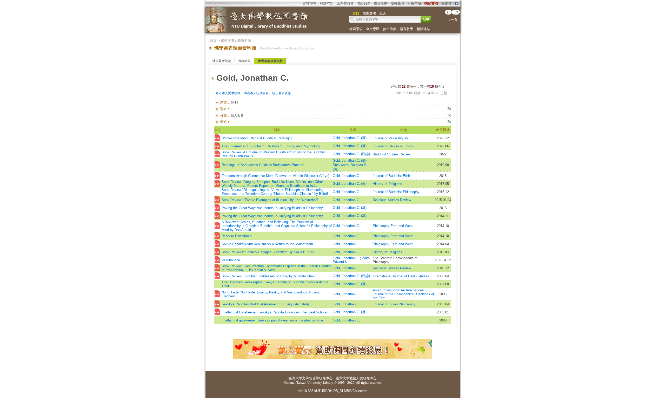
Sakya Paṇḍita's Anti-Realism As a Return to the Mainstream (267, 244)
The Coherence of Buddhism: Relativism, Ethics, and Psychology (271, 146)
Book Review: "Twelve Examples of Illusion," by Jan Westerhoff (270, 200)
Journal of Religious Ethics (393, 146)
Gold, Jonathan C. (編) (350, 160)
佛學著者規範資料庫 (236, 41)
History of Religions (387, 184)
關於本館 (326, 3)
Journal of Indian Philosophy (394, 304)
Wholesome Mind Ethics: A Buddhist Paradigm (257, 138)
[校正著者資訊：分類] (449, 115)
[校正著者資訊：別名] (449, 109)
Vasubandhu (231, 260)
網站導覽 (309, 3)
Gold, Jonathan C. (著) (350, 138)
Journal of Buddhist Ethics (393, 176)
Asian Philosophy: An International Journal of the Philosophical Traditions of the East (403, 294)
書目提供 (380, 3)
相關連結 (423, 29)
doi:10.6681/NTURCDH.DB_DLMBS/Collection (332, 391)
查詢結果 (244, 61)
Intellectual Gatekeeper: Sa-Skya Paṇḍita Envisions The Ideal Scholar (274, 312)
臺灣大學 (295, 378)
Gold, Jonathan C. (346, 176)
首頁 (213, 41)
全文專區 (373, 29)
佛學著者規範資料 (270, 61)
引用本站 (414, 3)
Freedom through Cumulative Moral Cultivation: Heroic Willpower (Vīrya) (275, 176)
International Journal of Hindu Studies (401, 276)
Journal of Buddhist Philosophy (396, 192)
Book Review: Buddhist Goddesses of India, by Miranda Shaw (268, 276)
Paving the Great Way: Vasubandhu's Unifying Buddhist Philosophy (272, 208)
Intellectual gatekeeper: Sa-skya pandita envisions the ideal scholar (272, 320)
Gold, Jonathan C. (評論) (351, 154)
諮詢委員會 (345, 3)
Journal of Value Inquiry (390, 138)
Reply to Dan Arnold (236, 236)
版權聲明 (397, 3)
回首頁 (446, 3)
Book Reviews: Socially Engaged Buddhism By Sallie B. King (268, 252)
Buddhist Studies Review (391, 154)
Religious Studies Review (392, 200)
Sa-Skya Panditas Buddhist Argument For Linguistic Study (266, 304)
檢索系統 (356, 29)
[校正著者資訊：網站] (449, 122)
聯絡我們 (363, 3)
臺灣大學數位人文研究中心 (356, 378)
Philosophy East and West (393, 226)
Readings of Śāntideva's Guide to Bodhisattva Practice (263, 165)
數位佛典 (389, 29)
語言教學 (406, 29)
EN (456, 12)
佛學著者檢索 (221, 61)
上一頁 (452, 20)
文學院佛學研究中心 (317, 378)
